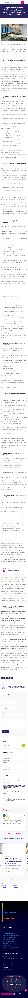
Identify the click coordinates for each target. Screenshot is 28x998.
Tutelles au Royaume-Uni (8, 941)
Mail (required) (5, 706)
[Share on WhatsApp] (11, 678)
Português (11, 979)
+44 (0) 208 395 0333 (7, 969)
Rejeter (20, 993)
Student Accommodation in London (11, 935)
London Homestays (6, 767)
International (5, 762)
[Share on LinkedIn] (5, 678)
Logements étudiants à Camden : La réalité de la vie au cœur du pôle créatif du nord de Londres (16, 799)
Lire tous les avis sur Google (14, 833)
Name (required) (5, 699)
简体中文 (11, 976)
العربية (15, 989)
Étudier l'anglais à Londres (8, 939)
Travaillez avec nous (7, 943)
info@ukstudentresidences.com (10, 964)
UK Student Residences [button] (11, 906)
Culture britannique (4, 20)
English (10, 987)
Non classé (5, 764)
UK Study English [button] (9, 919)
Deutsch (19, 987)
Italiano (19, 981)
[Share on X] (2, 678)
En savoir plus (9, 871)
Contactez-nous (6, 945)
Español (19, 984)
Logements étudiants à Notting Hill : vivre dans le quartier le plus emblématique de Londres (16, 792)
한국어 (20, 979)
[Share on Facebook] (8, 678)
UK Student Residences (8, 933)
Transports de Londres (7, 769)
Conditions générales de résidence (10, 947)
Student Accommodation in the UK (10, 937)
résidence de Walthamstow (7, 47)
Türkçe (19, 976)
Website (3, 712)
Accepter (7, 993)
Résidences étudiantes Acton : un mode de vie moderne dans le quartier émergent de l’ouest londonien (16, 786)
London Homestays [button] (10, 912)
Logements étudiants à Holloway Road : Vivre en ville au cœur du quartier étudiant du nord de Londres (16, 780)
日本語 (11, 981)
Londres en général (19, 20)
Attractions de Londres (11, 20)
